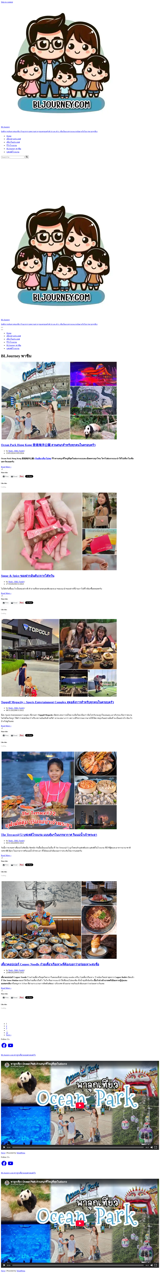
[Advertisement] (80, 177)
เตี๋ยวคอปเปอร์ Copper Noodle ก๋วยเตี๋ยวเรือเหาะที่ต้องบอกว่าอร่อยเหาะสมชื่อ (50, 964)
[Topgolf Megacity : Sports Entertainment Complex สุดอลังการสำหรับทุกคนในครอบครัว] (59, 696)
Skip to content (7, 2)
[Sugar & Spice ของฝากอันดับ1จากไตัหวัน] (59, 569)
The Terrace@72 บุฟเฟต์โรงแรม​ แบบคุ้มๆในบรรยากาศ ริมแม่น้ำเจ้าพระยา (49, 834)
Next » (8, 1035)
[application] (80, 1105)
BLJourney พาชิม (13, 149)
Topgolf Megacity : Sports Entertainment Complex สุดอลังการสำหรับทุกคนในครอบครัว (57, 702)
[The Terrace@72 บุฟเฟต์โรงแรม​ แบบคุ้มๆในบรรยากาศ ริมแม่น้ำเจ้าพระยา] (59, 828)
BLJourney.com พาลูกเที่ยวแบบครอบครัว (18, 1055)
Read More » (6, 467)
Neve (3, 1153)
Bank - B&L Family (16, 451)
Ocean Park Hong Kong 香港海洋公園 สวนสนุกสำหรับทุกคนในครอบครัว (48, 445)
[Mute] (151, 1147)
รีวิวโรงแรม (11, 145)
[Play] (4, 1147)
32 (7, 1033)
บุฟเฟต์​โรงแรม (12, 152)
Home (8, 136)
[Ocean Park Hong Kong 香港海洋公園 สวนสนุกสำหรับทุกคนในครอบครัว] (59, 439)
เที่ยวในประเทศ (13, 142)
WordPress (21, 1153)
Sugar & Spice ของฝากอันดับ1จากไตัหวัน (27, 575)
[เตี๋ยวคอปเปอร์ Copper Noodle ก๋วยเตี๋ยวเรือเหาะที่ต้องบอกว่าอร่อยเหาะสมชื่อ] (59, 958)
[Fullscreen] (155, 1147)
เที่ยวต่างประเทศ (13, 139)
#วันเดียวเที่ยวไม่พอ (42, 458)
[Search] (27, 156)
